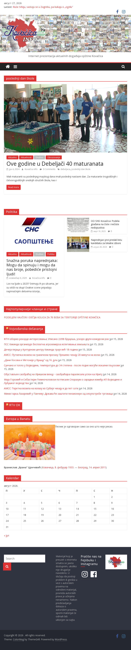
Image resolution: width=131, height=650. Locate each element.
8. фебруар (61, 467)
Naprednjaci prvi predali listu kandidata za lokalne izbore (106, 241)
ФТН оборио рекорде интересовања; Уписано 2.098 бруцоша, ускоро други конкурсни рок (56, 339)
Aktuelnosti (26, 157)
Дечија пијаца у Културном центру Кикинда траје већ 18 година (41, 349)
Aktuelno (12, 157)
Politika (50, 254)
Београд (83, 467)
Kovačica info (31, 169)
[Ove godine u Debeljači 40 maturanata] (65, 86)
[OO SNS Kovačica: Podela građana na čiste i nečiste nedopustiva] (78, 219)
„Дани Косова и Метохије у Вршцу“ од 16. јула (30, 360)
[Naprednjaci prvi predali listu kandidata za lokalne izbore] (78, 238)
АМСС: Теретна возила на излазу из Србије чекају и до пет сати (41, 388)
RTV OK (14, 405)
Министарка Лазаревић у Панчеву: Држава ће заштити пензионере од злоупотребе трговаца (58, 393)
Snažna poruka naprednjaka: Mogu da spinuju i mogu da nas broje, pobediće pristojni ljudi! (32, 267)
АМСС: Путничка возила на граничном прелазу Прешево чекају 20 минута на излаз (52, 354)
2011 (103, 467)
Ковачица (47, 467)
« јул (6, 535)
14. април (94, 467)
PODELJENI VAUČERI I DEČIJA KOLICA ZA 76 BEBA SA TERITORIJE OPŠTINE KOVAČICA (52, 317)
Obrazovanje (53, 157)
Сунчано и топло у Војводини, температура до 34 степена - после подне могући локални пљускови (62, 365)
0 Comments (48, 169)
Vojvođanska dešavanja (26, 329)
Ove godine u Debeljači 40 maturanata (54, 163)
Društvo (39, 157)
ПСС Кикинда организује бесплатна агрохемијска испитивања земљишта (46, 344)
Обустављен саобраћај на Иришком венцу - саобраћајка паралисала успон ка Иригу (53, 374)
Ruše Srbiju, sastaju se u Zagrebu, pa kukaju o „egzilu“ (43, 7)
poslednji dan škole (80, 169)
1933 (71, 467)
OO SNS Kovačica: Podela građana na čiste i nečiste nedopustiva (105, 224)
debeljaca (65, 169)
